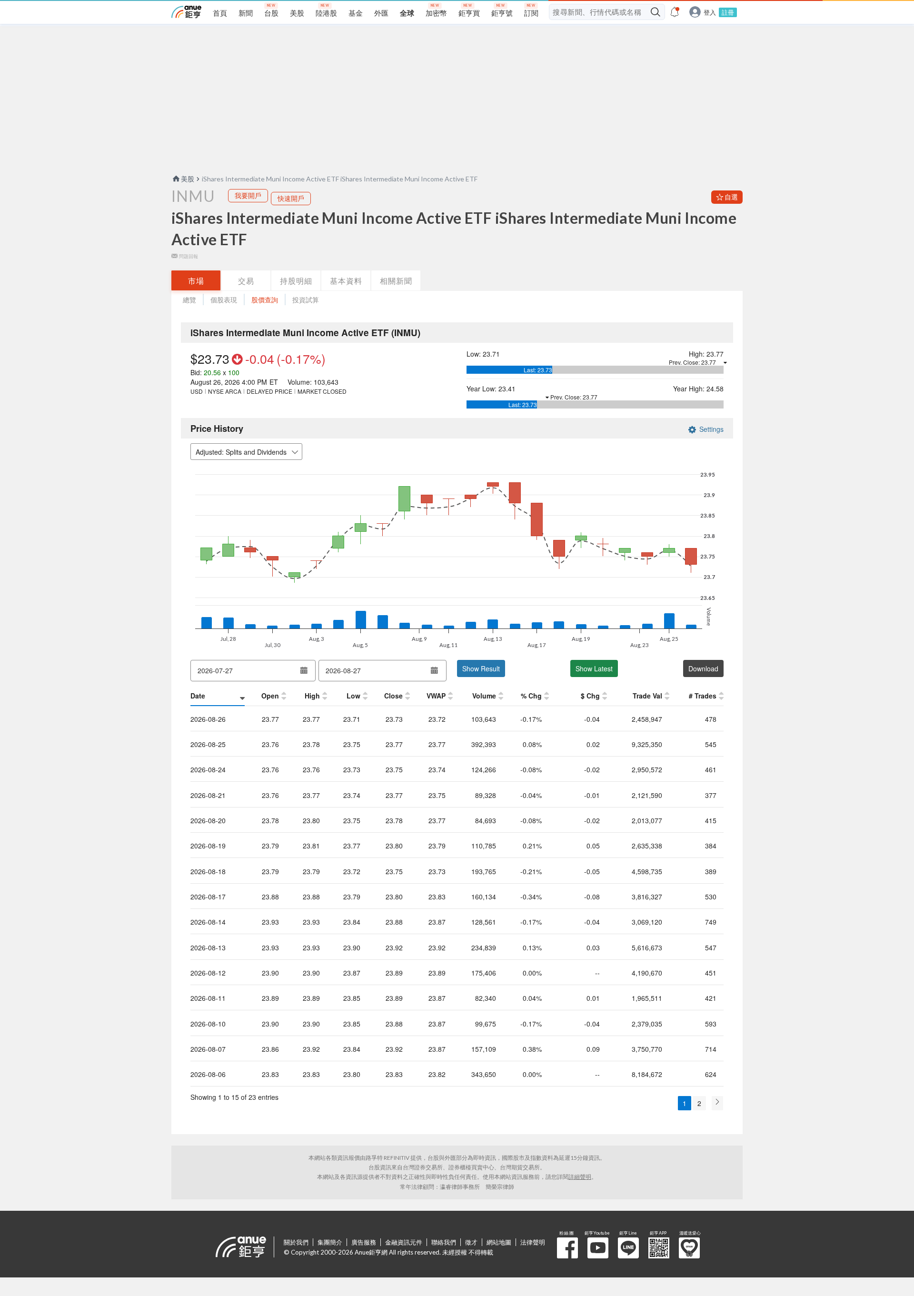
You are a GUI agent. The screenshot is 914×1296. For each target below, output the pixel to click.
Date (197, 695)
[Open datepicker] (303, 670)
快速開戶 (291, 198)
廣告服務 (363, 1242)
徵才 (471, 1242)
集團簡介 (330, 1242)
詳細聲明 (579, 1176)
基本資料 (346, 280)
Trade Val (647, 695)
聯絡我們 (443, 1242)
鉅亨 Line (628, 1247)
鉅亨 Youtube (597, 1247)
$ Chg (590, 695)
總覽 (189, 300)
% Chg (531, 695)
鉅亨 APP (658, 1247)
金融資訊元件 (403, 1242)
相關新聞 (396, 280)
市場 (196, 280)
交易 (246, 280)
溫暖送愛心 (689, 1247)
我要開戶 (248, 195)
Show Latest (594, 668)
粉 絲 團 (567, 1247)
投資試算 (305, 300)
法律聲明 (532, 1242)
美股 (187, 179)
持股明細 (296, 280)
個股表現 (223, 300)
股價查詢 (264, 300)
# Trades (702, 695)
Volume (484, 695)
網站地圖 (499, 1242)
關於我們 (296, 1242)
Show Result (481, 668)
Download (703, 668)
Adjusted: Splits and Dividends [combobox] (241, 452)
